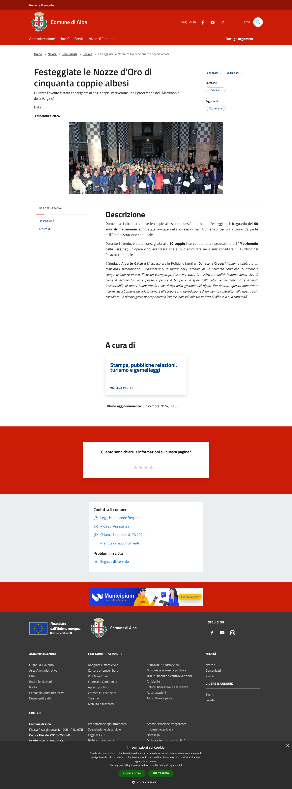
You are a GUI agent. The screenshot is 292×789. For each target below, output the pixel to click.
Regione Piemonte (41, 5)
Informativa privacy (160, 729)
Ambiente (153, 681)
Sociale (87, 54)
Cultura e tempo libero (103, 670)
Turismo (93, 698)
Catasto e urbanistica (102, 692)
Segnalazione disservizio (104, 729)
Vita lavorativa (98, 676)
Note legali (154, 734)
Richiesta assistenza (101, 740)
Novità (52, 54)
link (180, 765)
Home (38, 54)
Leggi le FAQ (96, 734)
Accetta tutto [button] (132, 773)
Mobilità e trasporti (101, 703)
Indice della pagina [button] (50, 208)
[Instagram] (221, 22)
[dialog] (146, 765)
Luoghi (210, 700)
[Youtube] (211, 22)
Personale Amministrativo (46, 692)
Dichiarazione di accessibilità (166, 740)
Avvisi (210, 676)
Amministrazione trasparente (167, 723)
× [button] (287, 745)
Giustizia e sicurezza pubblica (166, 670)
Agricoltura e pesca (160, 698)
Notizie (210, 664)
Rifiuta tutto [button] (161, 773)
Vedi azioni (233, 73)
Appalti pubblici (98, 687)
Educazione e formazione (163, 664)
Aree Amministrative (43, 670)
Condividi (213, 73)
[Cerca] (258, 22)
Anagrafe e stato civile (103, 664)
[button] (146, 782)
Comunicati (69, 54)
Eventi (210, 694)
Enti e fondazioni (40, 681)
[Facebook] (201, 22)
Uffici (32, 676)
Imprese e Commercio (102, 681)
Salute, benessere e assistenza (167, 687)
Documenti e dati (40, 698)
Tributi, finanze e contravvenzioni (169, 675)
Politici (33, 687)
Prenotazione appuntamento (107, 723)
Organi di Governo (41, 664)
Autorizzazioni (156, 692)
